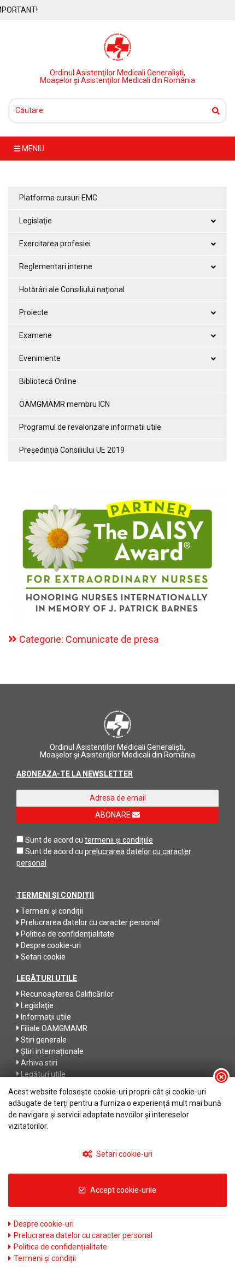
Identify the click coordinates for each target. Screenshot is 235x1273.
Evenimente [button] (40, 358)
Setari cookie (42, 956)
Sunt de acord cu (54, 840)
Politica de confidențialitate (66, 933)
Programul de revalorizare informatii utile (90, 427)
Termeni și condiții (51, 911)
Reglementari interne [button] (55, 266)
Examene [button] (35, 335)
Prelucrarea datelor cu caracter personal (89, 922)
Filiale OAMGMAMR (53, 1028)
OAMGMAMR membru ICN (64, 404)
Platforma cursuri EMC (58, 197)
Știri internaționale (51, 1051)
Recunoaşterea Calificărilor (66, 994)
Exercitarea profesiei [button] (55, 243)
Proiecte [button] (33, 312)
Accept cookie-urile (122, 1190)
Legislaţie (36, 1005)
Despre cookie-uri (50, 945)
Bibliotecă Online (48, 381)
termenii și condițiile (119, 840)
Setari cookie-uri (123, 1154)
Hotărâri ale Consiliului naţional (72, 289)
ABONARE (113, 814)
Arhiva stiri (38, 1062)
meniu (32, 148)
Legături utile (42, 1074)
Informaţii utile (45, 1017)
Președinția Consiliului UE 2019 (72, 450)
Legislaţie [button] (35, 220)
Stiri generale (43, 1039)
